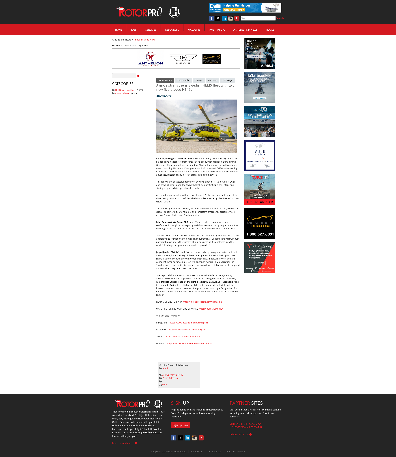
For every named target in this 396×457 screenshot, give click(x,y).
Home (118, 29)
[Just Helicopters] (147, 12)
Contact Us (196, 451)
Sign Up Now (180, 425)
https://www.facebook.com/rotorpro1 (187, 329)
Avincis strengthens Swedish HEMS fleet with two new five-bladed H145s (195, 87)
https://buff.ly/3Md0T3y (211, 308)
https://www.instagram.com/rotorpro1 (188, 322)
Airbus (165, 374)
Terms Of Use (214, 451)
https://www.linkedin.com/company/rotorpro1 (190, 343)
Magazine (194, 29)
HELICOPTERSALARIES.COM (245, 427)
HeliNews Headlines (125, 90)
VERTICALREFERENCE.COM (244, 423)
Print (164, 384)
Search (280, 18)
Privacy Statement (235, 451)
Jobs (134, 29)
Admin (165, 368)
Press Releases (123, 93)
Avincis (173, 374)
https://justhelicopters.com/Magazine (202, 301)
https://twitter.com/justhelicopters (183, 336)
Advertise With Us (239, 434)
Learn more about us (123, 443)
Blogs (270, 29)
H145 (180, 374)
